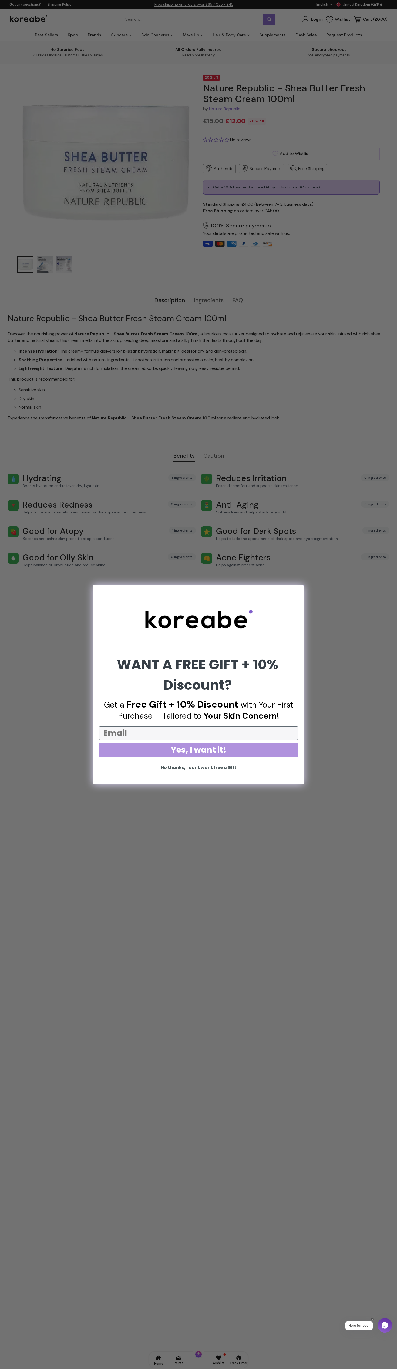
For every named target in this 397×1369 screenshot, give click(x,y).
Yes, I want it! (198, 750)
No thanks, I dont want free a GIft (199, 767)
